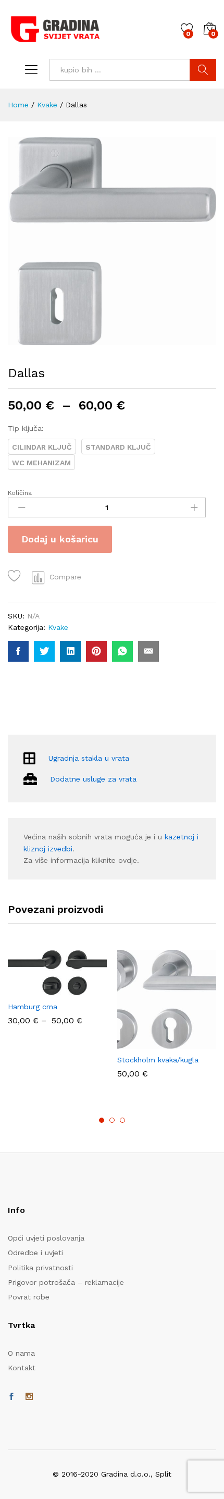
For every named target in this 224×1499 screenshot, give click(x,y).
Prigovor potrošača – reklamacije (66, 1282)
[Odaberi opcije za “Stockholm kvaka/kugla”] (153, 1042)
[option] (57, 992)
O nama (21, 1353)
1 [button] (101, 1120)
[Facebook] (11, 1397)
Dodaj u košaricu (59, 539)
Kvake (58, 627)
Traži (203, 70)
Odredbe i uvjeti (35, 1252)
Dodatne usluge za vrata (93, 779)
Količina (20, 493)
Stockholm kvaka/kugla (157, 1060)
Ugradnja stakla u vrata (88, 758)
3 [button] (122, 1120)
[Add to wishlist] (16, 575)
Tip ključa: (26, 428)
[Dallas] (18, 651)
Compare (65, 577)
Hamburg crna (32, 1006)
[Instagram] (29, 1397)
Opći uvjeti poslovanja (46, 1238)
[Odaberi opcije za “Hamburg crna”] (44, 989)
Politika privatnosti (40, 1267)
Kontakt (21, 1368)
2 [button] (112, 1120)
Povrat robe (28, 1297)
